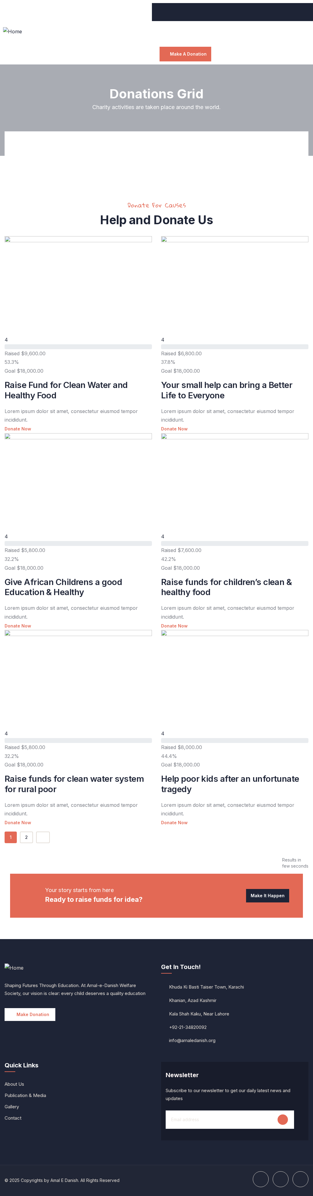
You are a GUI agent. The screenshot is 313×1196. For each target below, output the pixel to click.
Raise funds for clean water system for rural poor (74, 784)
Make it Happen (268, 895)
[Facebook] (27, 10)
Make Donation (33, 1014)
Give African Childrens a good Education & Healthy (63, 587)
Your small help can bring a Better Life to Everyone (226, 390)
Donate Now (18, 428)
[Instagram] (44, 10)
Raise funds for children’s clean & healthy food (226, 587)
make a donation (188, 54)
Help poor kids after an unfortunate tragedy (230, 784)
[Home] (12, 31)
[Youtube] (10, 10)
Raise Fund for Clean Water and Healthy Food (66, 390)
